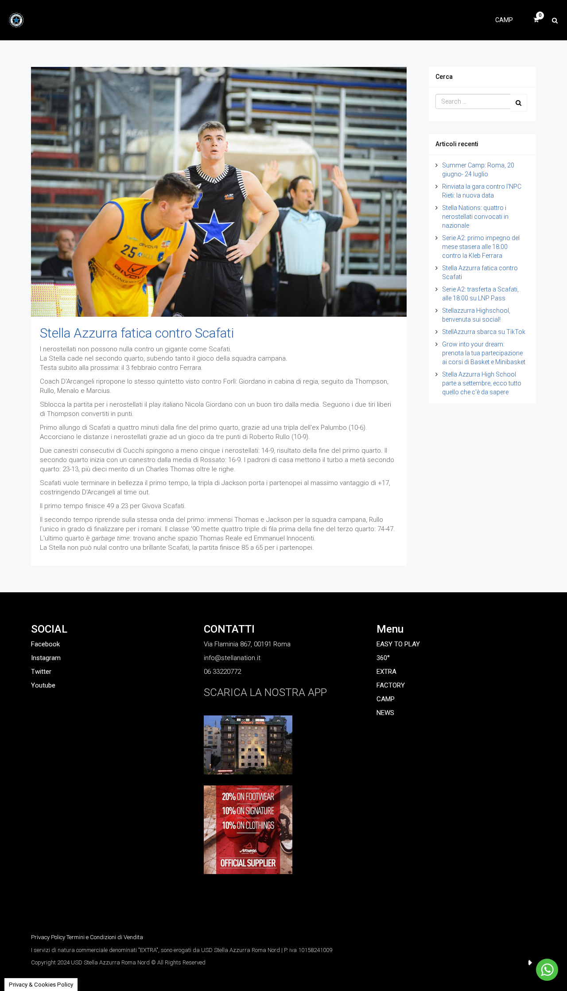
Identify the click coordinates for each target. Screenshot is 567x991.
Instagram (46, 658)
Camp (504, 19)
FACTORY (391, 685)
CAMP (386, 699)
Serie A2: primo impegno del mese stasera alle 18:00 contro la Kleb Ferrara (481, 246)
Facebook (45, 644)
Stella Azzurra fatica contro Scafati (137, 333)
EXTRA (386, 672)
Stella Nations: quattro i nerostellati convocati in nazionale (475, 216)
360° (383, 658)
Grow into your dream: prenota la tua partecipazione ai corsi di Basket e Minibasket (483, 353)
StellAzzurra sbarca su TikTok (483, 331)
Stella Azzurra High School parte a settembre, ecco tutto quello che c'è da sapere (481, 383)
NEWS (385, 713)
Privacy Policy (48, 937)
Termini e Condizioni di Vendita (104, 937)
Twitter (41, 672)
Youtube (43, 685)
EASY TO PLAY (398, 644)
